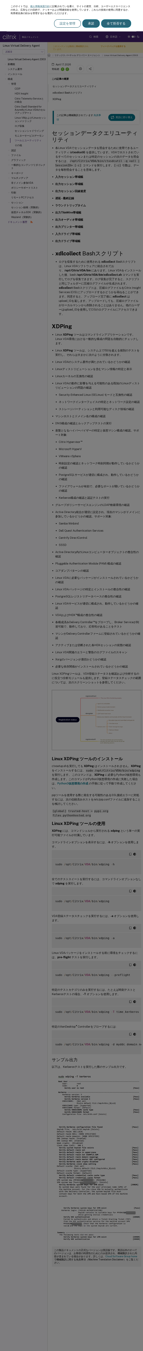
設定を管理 (67, 23)
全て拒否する (116, 23)
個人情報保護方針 (40, 6)
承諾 (91, 23)
